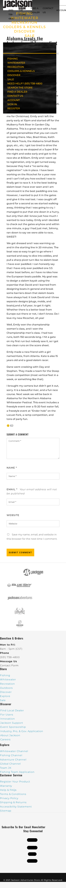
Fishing (5, 675)
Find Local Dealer (12, 710)
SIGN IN (12, 104)
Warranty (6, 785)
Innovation (7, 718)
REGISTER (13, 108)
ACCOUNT (13, 100)
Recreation (7, 683)
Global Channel (10, 763)
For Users (6, 714)
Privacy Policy (9, 798)
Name (12, 467)
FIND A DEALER (17, 91)
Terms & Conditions (13, 794)
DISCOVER (24, 31)
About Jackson (10, 735)
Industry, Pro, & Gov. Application (21, 731)
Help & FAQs (8, 790)
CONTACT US (15, 95)
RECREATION (24, 22)
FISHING (12, 58)
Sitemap (5, 810)
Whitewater (8, 679)
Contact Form (9, 665)
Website (13, 515)
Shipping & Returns (13, 802)
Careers (5, 739)
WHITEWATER (16, 62)
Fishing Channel (11, 755)
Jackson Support (11, 722)
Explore (5, 696)
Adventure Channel (13, 759)
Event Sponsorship (13, 727)
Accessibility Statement (16, 806)
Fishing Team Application (17, 772)
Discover (6, 692)
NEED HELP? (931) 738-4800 (12, 10)
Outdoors (6, 687)
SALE (30, 36)
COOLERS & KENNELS (24, 27)
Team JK (5, 767)
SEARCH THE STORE (20, 87)
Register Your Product (15, 781)
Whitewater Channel (14, 751)
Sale (3, 700)
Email (12, 489)
